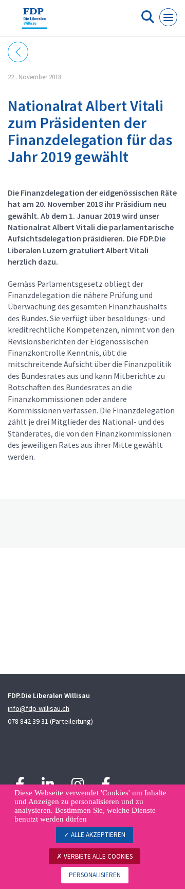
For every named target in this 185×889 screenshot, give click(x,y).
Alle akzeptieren (97, 834)
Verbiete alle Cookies (97, 856)
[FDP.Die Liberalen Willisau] (34, 22)
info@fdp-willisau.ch (38, 708)
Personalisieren (95, 874)
